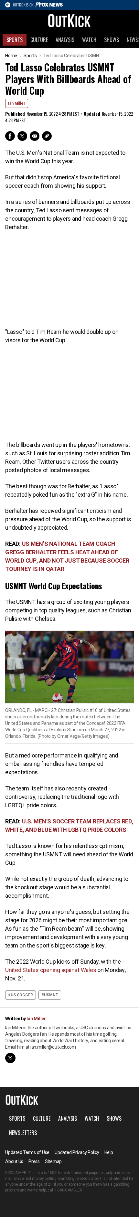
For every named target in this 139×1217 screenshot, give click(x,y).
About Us (14, 1161)
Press (34, 1161)
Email (34, 136)
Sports (14, 40)
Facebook (10, 136)
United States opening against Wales (50, 970)
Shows (111, 40)
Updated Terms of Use (27, 1152)
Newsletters (23, 1133)
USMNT (51, 995)
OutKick (69, 20)
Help (108, 1152)
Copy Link (47, 136)
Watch (89, 40)
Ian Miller (16, 103)
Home (11, 55)
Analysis (65, 40)
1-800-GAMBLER (68, 1190)
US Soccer (22, 995)
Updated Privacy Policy (77, 1152)
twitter (10, 1058)
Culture (39, 40)
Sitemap (53, 1161)
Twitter (22, 136)
